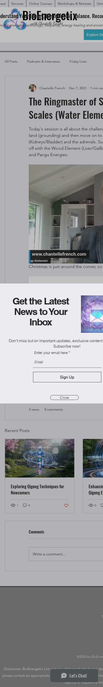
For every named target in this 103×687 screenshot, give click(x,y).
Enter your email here (51, 352)
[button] (64, 397)
